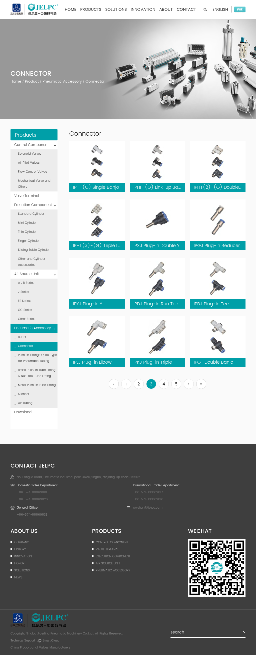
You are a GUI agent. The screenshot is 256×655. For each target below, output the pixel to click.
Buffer (22, 337)
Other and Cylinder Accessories (31, 262)
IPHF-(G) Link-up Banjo (159, 187)
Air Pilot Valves (29, 162)
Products (90, 9)
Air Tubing (25, 403)
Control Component (35, 145)
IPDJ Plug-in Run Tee (156, 304)
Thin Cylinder (27, 232)
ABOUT (166, 9)
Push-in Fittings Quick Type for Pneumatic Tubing (37, 358)
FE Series (24, 301)
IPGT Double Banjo (213, 362)
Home (70, 9)
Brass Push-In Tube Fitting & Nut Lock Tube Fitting (37, 373)
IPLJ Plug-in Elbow (92, 362)
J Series (23, 292)
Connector (37, 346)
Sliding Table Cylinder (34, 250)
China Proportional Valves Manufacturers (40, 647)
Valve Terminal (26, 196)
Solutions (116, 9)
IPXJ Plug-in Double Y (157, 245)
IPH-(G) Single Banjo (96, 187)
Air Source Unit (35, 274)
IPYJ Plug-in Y (87, 304)
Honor (19, 563)
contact (186, 9)
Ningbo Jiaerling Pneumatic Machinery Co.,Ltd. (59, 633)
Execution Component (35, 205)
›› (201, 384)
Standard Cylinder (31, 213)
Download (23, 412)
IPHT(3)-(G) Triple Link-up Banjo (109, 245)
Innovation (143, 9)
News (18, 577)
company (21, 542)
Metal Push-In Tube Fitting (37, 385)
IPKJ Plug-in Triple (153, 362)
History (20, 549)
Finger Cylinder (29, 241)
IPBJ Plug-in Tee (211, 304)
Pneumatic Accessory (62, 81)
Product (32, 81)
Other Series (26, 319)
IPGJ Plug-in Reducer (217, 245)
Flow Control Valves (32, 171)
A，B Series (26, 283)
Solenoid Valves (29, 153)
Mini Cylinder (27, 223)
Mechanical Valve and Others (34, 183)
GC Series (25, 310)
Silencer (23, 394)
